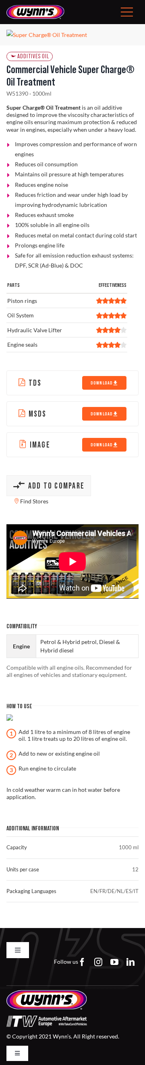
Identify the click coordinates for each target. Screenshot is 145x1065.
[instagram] (98, 962)
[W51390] (72, 35)
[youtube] (114, 962)
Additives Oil (33, 56)
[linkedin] (130, 962)
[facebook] (82, 962)
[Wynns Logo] (35, 7)
